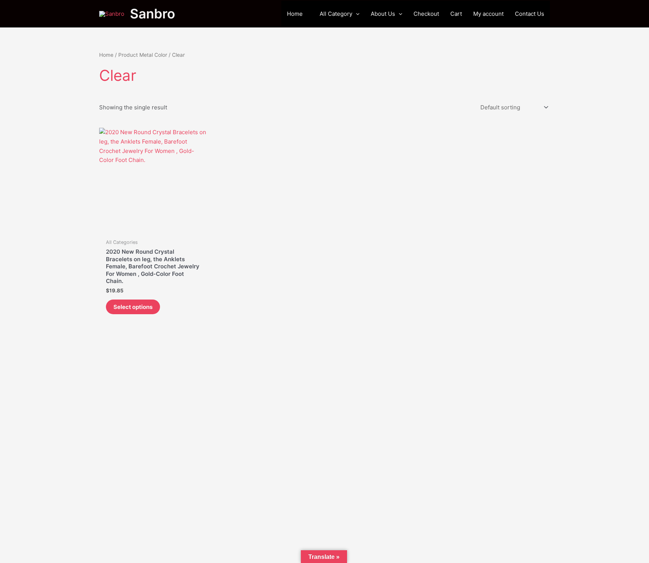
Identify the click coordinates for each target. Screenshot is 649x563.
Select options (132, 306)
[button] (355, 14)
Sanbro (152, 13)
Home (106, 55)
